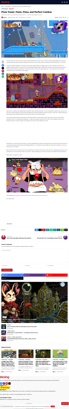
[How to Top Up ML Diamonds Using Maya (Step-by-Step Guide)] (3, 326)
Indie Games (8, 6)
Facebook (17, 195)
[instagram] (4, 383)
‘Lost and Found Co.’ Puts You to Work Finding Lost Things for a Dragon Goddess (60, 363)
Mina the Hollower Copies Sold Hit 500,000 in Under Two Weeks (19, 319)
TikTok (27, 195)
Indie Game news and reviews (41, 195)
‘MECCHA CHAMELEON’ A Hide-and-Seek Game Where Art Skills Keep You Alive (43, 363)
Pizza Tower (9, 223)
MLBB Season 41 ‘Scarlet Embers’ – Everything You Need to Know (22, 332)
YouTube (22, 195)
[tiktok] (9, 383)
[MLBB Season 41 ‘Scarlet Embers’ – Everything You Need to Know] (3, 332)
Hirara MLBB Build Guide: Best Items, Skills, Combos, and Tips (21, 338)
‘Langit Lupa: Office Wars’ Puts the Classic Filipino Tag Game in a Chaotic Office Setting (8, 363)
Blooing (5, 17)
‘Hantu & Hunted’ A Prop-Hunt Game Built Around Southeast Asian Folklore (25, 363)
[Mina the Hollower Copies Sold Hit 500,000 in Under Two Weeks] (34, 302)
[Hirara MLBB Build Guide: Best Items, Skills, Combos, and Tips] (3, 338)
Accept (52, 406)
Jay (4, 321)
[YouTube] (7, 383)
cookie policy (47, 406)
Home (2, 6)
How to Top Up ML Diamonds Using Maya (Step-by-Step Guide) (22, 326)
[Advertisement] (37, 132)
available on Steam (17, 155)
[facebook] (1, 383)
